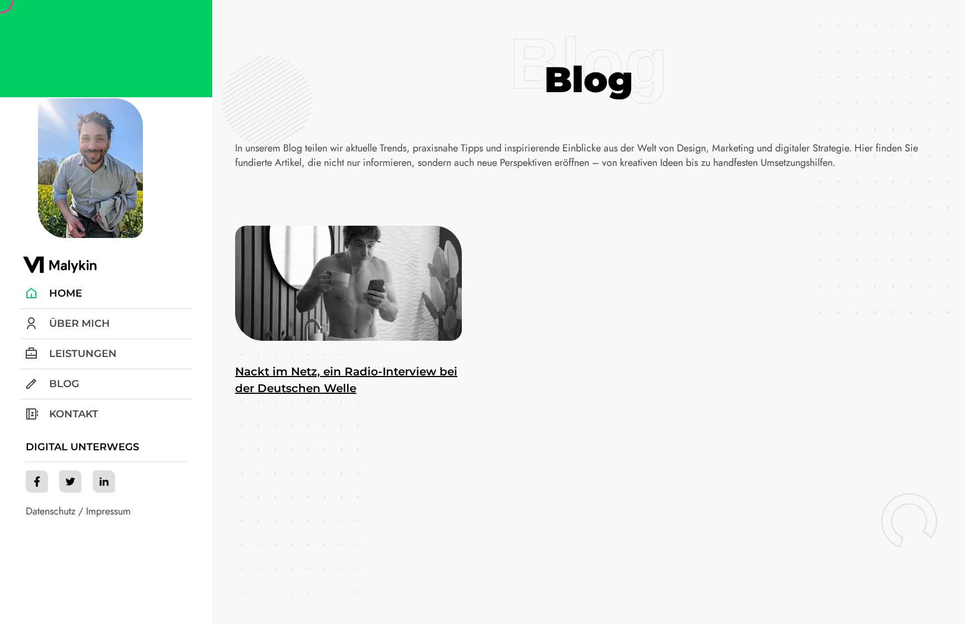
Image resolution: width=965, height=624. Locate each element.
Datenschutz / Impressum (78, 511)
